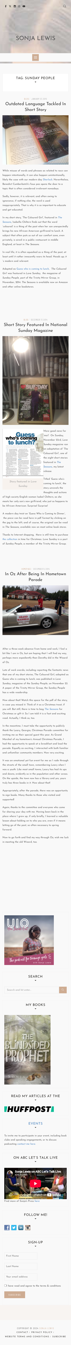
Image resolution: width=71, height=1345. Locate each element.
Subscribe (59, 1337)
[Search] (63, 990)
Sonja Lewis (35, 39)
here (37, 1201)
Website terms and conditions (27, 1337)
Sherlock (47, 179)
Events (35, 1123)
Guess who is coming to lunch (33, 269)
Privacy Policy (41, 1332)
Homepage (26, 568)
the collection (9, 539)
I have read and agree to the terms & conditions (33, 1286)
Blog (26, 98)
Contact (22, 1332)
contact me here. (26, 1144)
